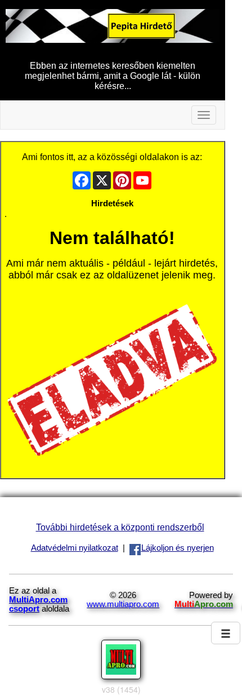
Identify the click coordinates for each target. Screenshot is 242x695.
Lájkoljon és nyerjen (177, 547)
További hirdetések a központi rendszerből (120, 527)
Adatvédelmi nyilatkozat (74, 547)
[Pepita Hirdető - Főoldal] (112, 25)
